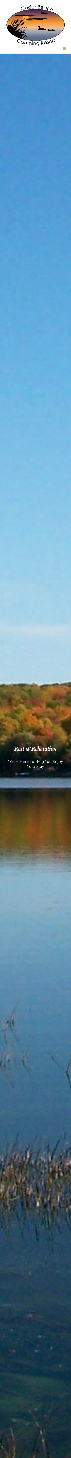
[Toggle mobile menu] (64, 48)
